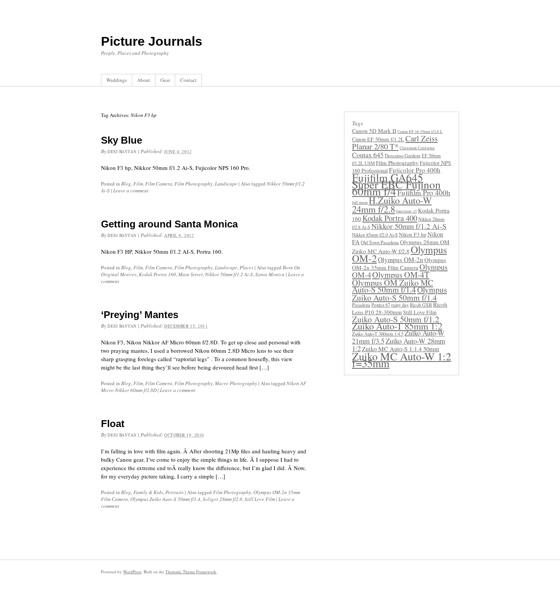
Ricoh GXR (421, 305)
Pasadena (361, 305)
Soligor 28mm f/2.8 (222, 499)
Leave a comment (131, 190)
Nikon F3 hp (412, 234)
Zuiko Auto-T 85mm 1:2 (397, 326)
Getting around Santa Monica (169, 224)
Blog (126, 183)
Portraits (174, 492)
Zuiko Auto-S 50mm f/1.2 (395, 319)
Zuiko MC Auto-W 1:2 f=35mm (401, 359)
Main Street (190, 274)
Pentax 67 (380, 305)
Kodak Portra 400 (389, 218)
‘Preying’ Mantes (139, 314)
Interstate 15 (406, 211)
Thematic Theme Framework (190, 571)
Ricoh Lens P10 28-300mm (399, 308)
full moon (360, 202)
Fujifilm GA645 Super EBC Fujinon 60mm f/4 (396, 184)
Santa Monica (270, 274)
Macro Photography (236, 383)
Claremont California (417, 147)
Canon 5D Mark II (374, 130)
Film (138, 183)
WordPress (132, 571)
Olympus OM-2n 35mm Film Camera (399, 263)
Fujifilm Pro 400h (423, 192)
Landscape (226, 183)
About (143, 80)
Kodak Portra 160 (157, 274)
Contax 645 (368, 154)
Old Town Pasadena (380, 242)
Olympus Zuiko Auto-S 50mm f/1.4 (165, 499)
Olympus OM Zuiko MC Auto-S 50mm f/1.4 (392, 286)
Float (113, 423)
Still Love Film (260, 499)
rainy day (400, 305)
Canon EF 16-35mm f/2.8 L (420, 131)
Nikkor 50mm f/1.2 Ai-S (229, 274)
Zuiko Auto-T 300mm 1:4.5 (377, 334)
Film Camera (158, 183)
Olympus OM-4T (400, 274)
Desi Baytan (122, 151)
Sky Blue (121, 140)
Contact (188, 80)
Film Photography (193, 183)
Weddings (116, 80)
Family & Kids (148, 492)
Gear (165, 80)
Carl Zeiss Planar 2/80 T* (395, 142)
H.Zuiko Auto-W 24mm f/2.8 (392, 204)
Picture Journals (151, 41)
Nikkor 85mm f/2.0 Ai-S (375, 235)
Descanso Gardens (403, 155)
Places (246, 267)
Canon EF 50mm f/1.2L (378, 139)
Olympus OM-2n (400, 259)
